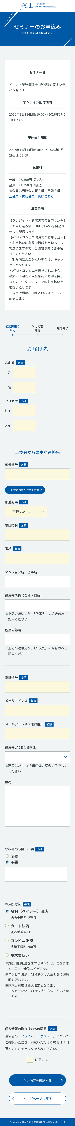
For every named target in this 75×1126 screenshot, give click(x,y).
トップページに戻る (37, 1098)
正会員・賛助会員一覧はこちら (31, 196)
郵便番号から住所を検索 (25, 490)
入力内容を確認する (37, 1080)
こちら (13, 996)
